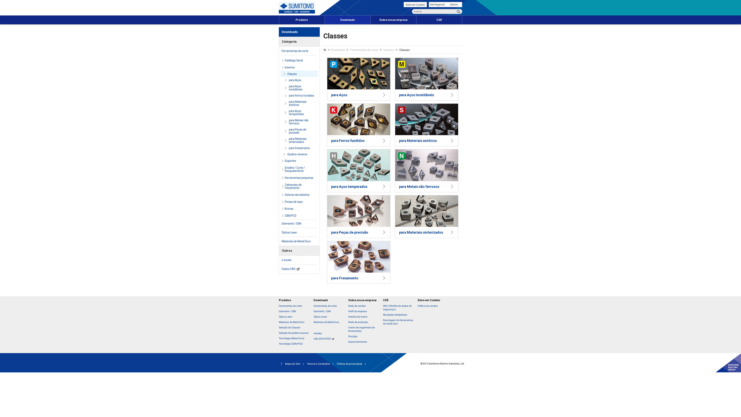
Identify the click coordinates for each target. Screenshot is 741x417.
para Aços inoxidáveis (295, 88)
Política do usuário (428, 306)
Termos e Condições (318, 363)
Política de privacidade (349, 363)
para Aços (295, 80)
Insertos (388, 50)
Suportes (290, 160)
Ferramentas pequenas (299, 177)
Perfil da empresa (357, 311)
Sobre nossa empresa (393, 19)
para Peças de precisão (297, 131)
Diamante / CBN (291, 223)
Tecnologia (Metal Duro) (291, 338)
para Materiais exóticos (297, 103)
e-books (287, 260)
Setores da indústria (297, 194)
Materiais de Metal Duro (296, 241)
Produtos (302, 19)
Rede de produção (358, 322)
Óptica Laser (289, 232)
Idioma (454, 4)
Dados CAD (289, 268)
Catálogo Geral (294, 60)
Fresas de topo (294, 201)
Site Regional (437, 4)
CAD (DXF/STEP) (323, 338)
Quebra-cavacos (297, 154)
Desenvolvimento (357, 342)
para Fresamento (299, 148)
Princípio (352, 336)
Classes (292, 73)
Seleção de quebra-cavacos (294, 333)
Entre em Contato (415, 4)
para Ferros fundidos (301, 95)
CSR (439, 19)
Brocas (289, 208)
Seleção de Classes (289, 327)
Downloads (347, 19)
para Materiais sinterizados (297, 140)
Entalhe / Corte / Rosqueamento (295, 169)
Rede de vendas (357, 306)
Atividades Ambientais (395, 315)
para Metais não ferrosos (299, 122)
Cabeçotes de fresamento (293, 186)
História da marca (357, 316)
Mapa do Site (292, 363)
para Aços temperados (296, 112)
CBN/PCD (290, 215)
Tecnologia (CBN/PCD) (291, 343)
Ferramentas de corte (364, 50)
